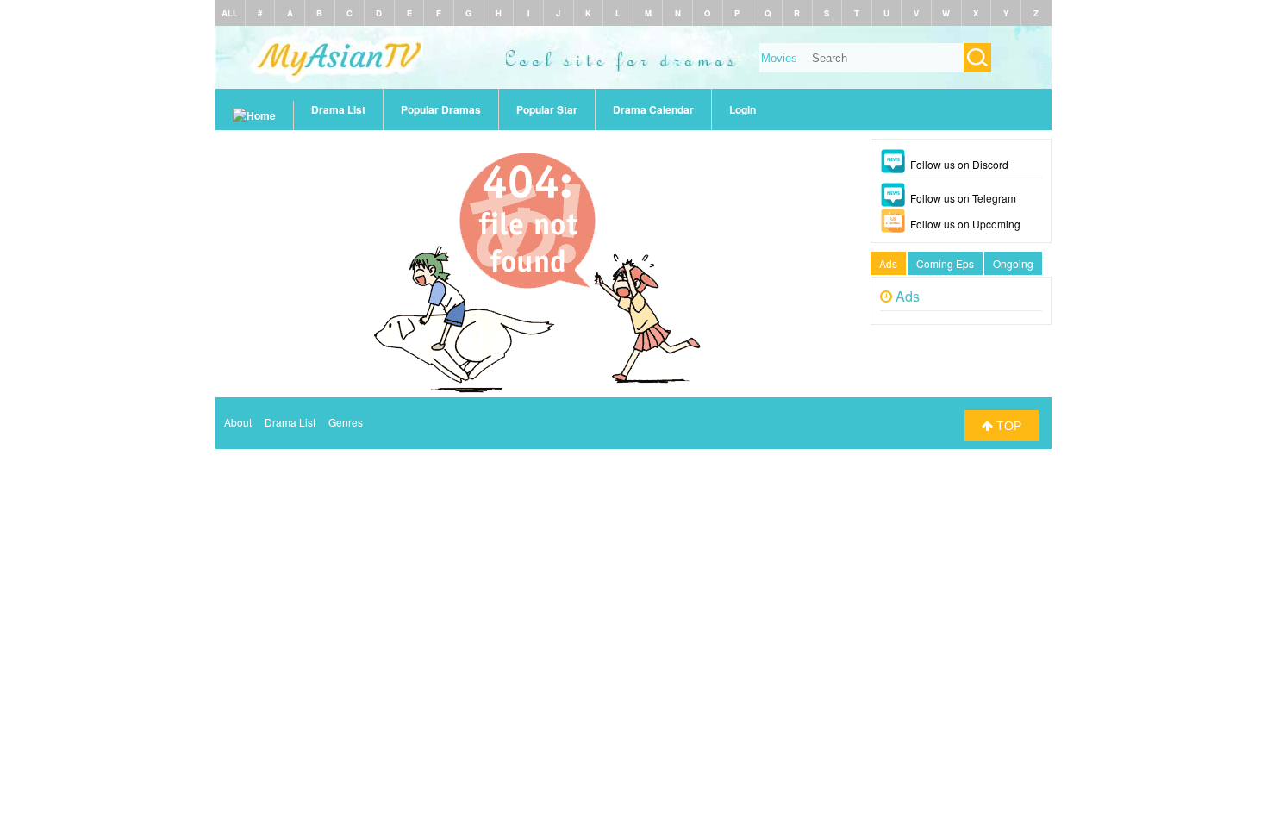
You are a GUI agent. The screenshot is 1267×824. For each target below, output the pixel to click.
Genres (345, 422)
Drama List (338, 109)
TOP (1007, 426)
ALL (230, 13)
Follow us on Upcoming (965, 223)
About (238, 422)
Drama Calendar (653, 109)
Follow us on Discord (959, 164)
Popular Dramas (441, 109)
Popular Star (546, 109)
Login (742, 109)
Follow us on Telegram (963, 197)
